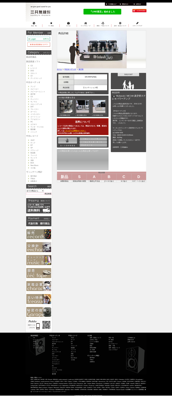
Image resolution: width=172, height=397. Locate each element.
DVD (32, 71)
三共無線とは (131, 337)
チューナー (34, 99)
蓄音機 (32, 129)
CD (31, 66)
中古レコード (32, 136)
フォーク (33, 155)
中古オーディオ (33, 82)
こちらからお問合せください (74, 131)
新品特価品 (31, 57)
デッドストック (36, 78)
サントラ (33, 158)
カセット (33, 73)
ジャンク (33, 132)
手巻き (32, 179)
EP (31, 145)
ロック (32, 143)
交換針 (92, 343)
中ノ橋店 (111, 339)
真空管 (32, 94)
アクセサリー (35, 119)
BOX (32, 163)
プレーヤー (34, 109)
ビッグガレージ (113, 343)
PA (31, 122)
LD (31, 76)
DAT (32, 107)
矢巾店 (110, 341)
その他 (32, 168)
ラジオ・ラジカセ (37, 127)
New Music (34, 165)
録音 (91, 345)
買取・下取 (112, 345)
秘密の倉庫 (93, 351)
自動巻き (33, 181)
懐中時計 (33, 176)
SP (31, 148)
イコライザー (35, 114)
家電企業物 (93, 347)
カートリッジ (35, 117)
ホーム (59, 69)
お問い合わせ (131, 341)
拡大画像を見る (65, 115)
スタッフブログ (113, 349)
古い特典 (92, 349)
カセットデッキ (36, 104)
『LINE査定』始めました (102, 11)
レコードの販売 (94, 341)
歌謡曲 (32, 153)
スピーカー (34, 89)
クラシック (34, 150)
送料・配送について (95, 337)
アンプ (32, 87)
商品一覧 (111, 337)
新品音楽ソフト (33, 61)
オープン (33, 112)
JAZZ (32, 140)
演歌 (32, 160)
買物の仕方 (131, 339)
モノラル (33, 102)
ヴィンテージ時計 (34, 172)
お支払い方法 (93, 339)
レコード (33, 68)
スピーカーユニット (37, 92)
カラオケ (33, 124)
